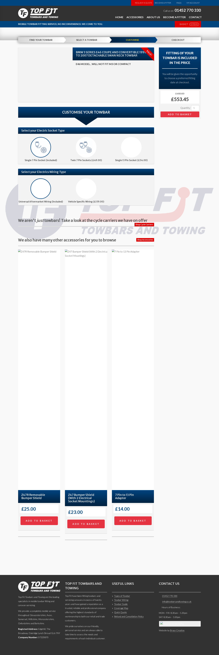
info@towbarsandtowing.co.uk (176, 601)
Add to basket (180, 114)
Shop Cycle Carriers (144, 224)
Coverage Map (121, 608)
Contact (195, 17)
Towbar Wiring (121, 600)
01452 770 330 (188, 10)
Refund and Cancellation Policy (129, 616)
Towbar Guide (121, 604)
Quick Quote (120, 612)
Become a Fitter (163, 3)
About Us (153, 17)
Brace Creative (177, 630)
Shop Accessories (145, 240)
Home (119, 17)
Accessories (134, 17)
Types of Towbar (122, 596)
